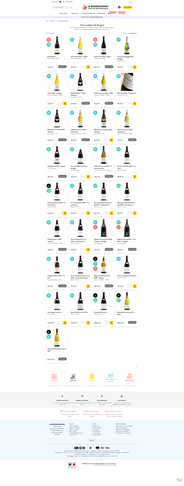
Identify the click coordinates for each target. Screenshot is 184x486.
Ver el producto (62, 66)
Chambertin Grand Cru (100, 312)
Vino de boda (96, 429)
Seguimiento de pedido (74, 428)
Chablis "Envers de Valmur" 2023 (103, 93)
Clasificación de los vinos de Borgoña (124, 426)
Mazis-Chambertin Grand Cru (79, 312)
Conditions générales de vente (76, 433)
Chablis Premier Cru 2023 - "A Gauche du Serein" (103, 167)
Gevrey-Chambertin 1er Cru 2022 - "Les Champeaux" (79, 240)
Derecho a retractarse (74, 429)
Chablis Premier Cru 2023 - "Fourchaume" (125, 131)
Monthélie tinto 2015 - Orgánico (56, 166)
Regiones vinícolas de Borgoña (122, 429)
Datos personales (73, 435)
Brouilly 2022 (51, 56)
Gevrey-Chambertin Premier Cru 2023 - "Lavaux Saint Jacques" (80, 277)
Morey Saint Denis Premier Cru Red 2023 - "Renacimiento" (103, 204)
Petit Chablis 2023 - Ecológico (79, 56)
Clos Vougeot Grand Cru (54, 312)
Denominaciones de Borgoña (122, 431)
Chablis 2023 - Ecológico (54, 93)
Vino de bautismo (96, 431)
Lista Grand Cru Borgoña (121, 428)
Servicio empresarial (97, 428)
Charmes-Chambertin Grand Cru (126, 276)
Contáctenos (92, 440)
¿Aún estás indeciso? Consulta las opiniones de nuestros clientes (114, 415)
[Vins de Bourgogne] (95, 7)
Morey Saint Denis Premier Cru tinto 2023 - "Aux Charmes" (126, 204)
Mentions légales (73, 431)
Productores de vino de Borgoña (123, 433)
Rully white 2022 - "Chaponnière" (126, 93)
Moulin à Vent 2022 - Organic (102, 56)
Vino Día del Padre (97, 435)
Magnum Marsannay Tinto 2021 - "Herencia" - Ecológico (103, 240)
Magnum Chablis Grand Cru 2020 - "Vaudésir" (102, 277)
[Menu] (182, 478)
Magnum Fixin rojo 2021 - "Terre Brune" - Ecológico (126, 240)
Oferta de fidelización (74, 426)
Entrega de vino (96, 426)
